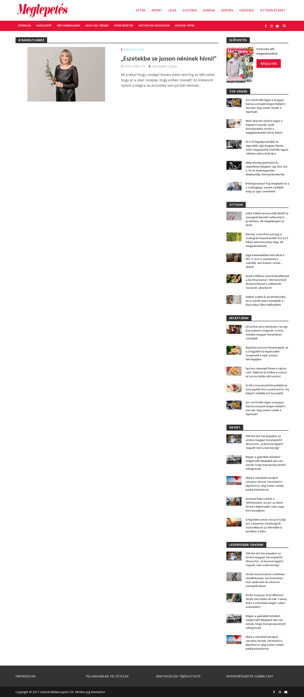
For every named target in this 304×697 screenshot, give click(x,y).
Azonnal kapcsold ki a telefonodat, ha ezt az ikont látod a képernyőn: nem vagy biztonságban (265, 505)
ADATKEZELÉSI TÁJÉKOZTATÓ (178, 676)
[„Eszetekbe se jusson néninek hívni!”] (64, 74)
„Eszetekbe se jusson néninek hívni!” (168, 59)
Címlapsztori (133, 49)
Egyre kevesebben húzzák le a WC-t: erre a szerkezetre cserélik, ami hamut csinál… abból (265, 261)
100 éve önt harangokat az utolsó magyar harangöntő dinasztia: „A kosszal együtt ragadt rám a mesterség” (265, 442)
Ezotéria (190, 10)
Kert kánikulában (68, 25)
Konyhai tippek (184, 25)
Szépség (227, 10)
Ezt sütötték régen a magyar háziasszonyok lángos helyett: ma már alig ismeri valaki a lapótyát (266, 106)
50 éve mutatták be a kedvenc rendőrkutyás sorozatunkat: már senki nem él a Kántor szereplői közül (265, 580)
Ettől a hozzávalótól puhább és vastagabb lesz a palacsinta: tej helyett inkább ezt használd (267, 389)
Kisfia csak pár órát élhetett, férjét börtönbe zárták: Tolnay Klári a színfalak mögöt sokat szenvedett (266, 601)
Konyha (209, 10)
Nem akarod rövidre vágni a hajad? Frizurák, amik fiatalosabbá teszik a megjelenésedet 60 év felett (264, 127)
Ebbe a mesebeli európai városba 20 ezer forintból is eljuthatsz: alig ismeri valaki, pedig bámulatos (265, 484)
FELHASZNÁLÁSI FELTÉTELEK (107, 676)
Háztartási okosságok (154, 25)
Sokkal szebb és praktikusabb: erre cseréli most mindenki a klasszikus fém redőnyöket (266, 301)
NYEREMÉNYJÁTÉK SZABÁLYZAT (249, 676)
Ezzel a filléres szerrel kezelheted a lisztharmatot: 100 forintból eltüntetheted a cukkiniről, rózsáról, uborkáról (267, 282)
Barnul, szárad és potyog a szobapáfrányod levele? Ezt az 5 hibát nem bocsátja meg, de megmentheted (267, 240)
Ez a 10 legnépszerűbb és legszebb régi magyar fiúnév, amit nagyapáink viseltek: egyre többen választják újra (267, 148)
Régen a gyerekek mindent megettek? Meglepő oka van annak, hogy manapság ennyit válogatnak (266, 463)
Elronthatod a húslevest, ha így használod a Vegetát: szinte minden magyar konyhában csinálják (266, 333)
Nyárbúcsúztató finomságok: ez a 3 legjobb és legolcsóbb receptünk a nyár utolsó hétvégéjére (267, 354)
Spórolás (24, 25)
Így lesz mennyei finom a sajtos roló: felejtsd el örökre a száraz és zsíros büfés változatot (266, 372)
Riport (157, 10)
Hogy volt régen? (97, 25)
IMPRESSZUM (25, 676)
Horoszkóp (44, 25)
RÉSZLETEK (269, 63)
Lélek (172, 10)
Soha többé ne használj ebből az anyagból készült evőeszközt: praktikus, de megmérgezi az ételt (267, 219)
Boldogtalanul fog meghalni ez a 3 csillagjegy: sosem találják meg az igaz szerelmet (267, 188)
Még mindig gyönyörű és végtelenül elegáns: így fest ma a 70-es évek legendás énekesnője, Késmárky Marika (266, 169)
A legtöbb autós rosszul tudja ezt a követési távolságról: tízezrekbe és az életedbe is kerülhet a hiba (266, 526)
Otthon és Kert (272, 10)
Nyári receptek (123, 25)
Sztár (140, 10)
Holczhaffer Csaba (164, 66)
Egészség (246, 10)
